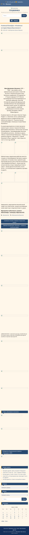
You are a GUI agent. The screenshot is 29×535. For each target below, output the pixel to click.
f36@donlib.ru (20, 2)
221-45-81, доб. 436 (11, 2)
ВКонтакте (8, 4)
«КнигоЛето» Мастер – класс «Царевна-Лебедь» (14, 472)
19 (3, 516)
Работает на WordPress (9, 531)
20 (6, 516)
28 (10, 518)
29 (14, 518)
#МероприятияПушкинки (18, 215)
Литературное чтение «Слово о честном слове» (14, 474)
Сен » (6, 521)
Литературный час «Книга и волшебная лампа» (14, 479)
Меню (16, 20)
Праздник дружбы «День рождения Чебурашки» (14, 470)
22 (14, 516)
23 (18, 516)
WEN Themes (14, 533)
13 (6, 514)
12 (3, 514)
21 (10, 516)
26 (3, 518)
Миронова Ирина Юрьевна (16, 30)
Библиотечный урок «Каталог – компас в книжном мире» (14, 226)
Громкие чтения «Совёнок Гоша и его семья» (14, 221)
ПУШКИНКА (14, 10)
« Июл (2, 521)
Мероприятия (6, 215)
